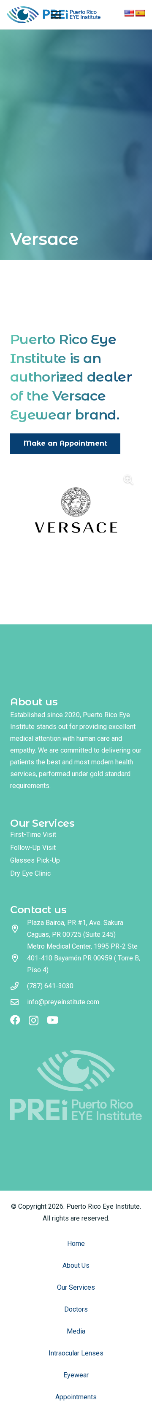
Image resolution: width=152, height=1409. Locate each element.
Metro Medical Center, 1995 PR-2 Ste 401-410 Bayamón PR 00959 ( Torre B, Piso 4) (83, 958)
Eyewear (76, 1375)
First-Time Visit (33, 835)
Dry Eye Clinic (30, 873)
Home (76, 1244)
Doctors (76, 1309)
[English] (129, 13)
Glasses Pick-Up (35, 860)
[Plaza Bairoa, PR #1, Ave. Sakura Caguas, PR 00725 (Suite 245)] (18, 929)
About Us (76, 1265)
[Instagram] (33, 1020)
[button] (55, 15)
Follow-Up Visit (33, 848)
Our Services (76, 1287)
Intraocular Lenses (76, 1353)
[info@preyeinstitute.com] (18, 1002)
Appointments (76, 1397)
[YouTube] (52, 1020)
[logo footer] (76, 1085)
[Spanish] (140, 13)
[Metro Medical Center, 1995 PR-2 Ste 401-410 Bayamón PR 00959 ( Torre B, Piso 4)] (18, 958)
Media (76, 1331)
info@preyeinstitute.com (63, 1002)
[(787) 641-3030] (18, 986)
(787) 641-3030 (50, 986)
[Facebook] (15, 1020)
